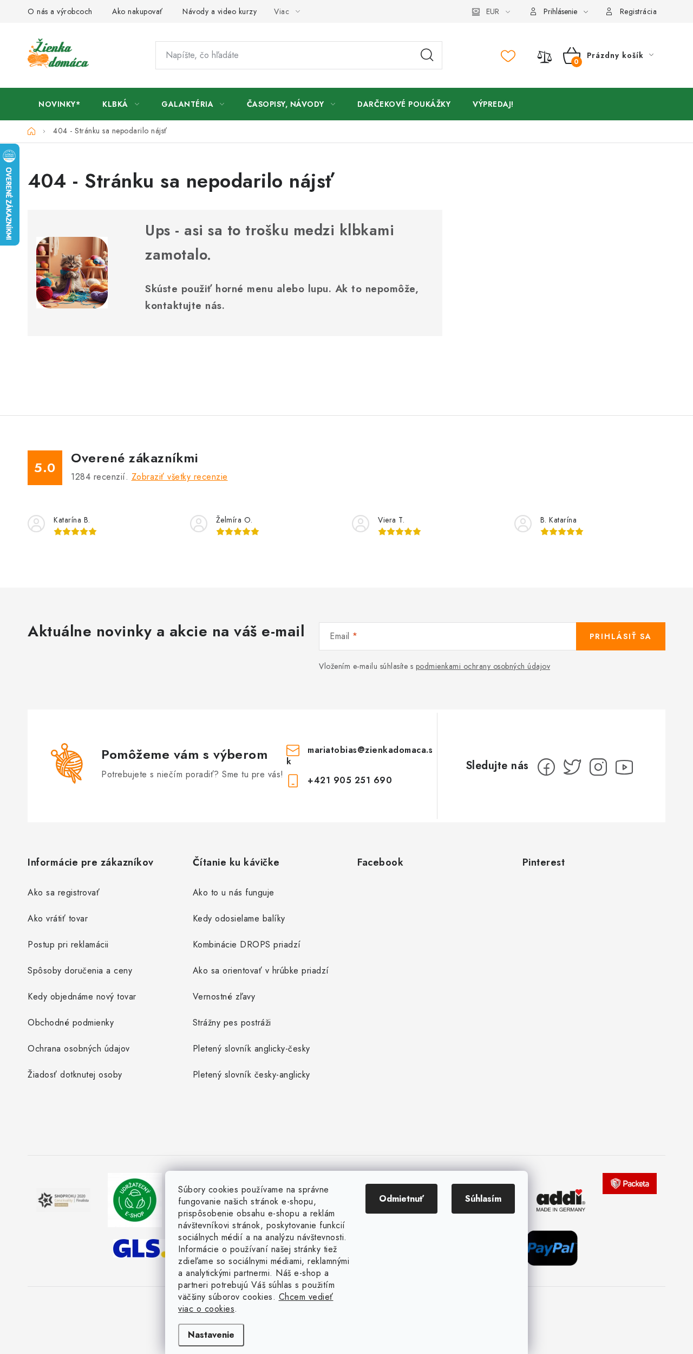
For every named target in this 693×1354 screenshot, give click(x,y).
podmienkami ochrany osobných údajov (483, 666)
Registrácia (638, 11)
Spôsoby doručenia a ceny (80, 970)
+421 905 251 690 (350, 780)
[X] (572, 767)
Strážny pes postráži (232, 1022)
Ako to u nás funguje (233, 892)
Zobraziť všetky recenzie (180, 476)
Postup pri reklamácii (68, 944)
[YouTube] (624, 767)
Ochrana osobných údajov (79, 1048)
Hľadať (427, 55)
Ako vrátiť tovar (58, 918)
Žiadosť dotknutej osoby (75, 1074)
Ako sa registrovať (64, 892)
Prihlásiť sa (621, 636)
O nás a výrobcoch (60, 11)
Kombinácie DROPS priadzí (247, 944)
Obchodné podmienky (71, 1022)
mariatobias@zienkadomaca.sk (359, 756)
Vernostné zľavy (224, 996)
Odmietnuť (401, 1198)
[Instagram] (598, 767)
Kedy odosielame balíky (239, 918)
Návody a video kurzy (219, 11)
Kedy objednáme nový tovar (82, 996)
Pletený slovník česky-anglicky (251, 1074)
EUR (492, 11)
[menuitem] (59, 104)
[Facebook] (546, 767)
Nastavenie (211, 1335)
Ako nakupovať (137, 11)
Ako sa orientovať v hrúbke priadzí (261, 970)
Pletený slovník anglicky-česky (251, 1048)
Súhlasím (483, 1198)
